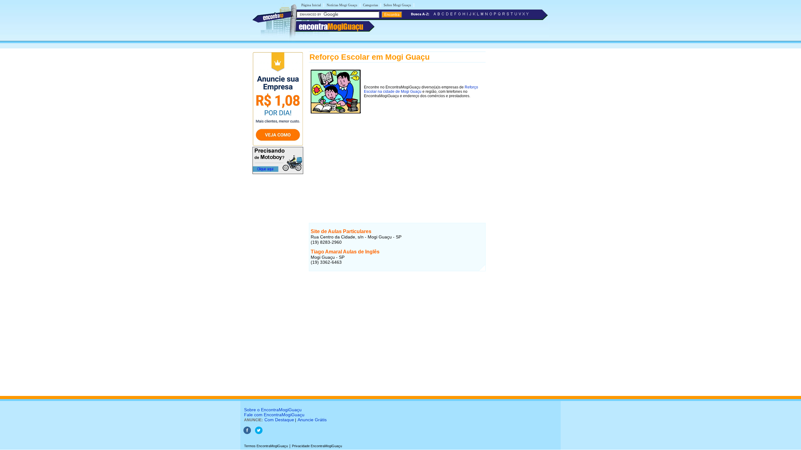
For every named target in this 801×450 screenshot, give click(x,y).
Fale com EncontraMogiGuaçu (274, 414)
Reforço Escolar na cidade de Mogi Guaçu (421, 89)
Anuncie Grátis (312, 419)
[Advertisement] (397, 159)
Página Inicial (311, 5)
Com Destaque (279, 419)
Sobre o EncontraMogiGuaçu (273, 409)
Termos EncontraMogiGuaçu (266, 446)
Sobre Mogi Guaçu (397, 5)
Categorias (370, 5)
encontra (331, 27)
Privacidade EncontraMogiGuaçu (317, 446)
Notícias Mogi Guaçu (342, 5)
